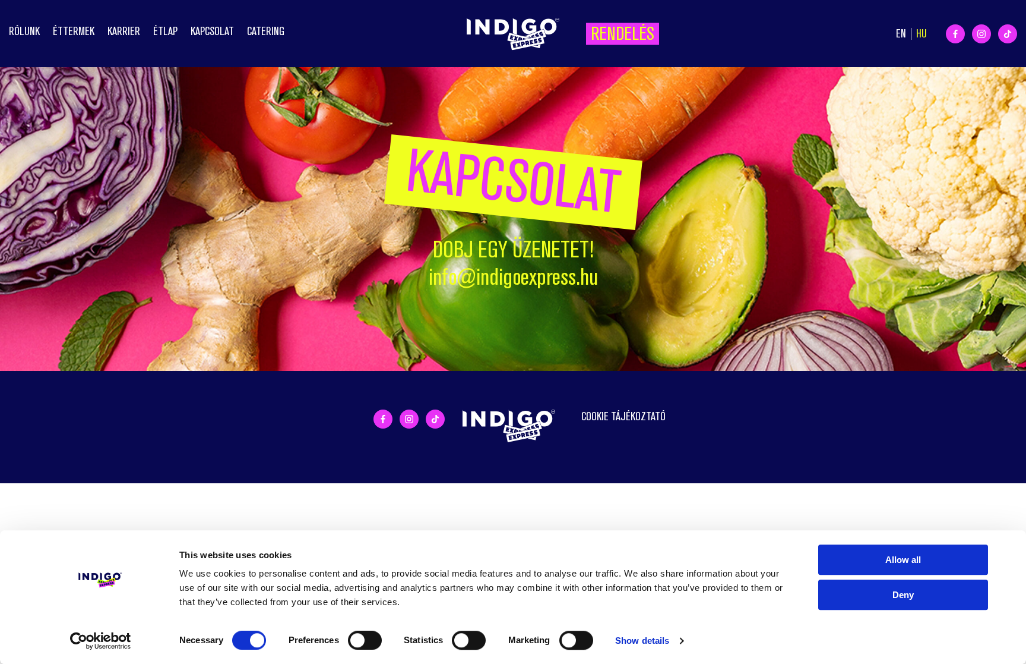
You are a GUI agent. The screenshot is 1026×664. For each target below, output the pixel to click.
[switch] (365, 640)
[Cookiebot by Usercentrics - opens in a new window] (101, 641)
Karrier (123, 31)
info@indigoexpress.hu (513, 277)
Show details (642, 640)
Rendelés (622, 33)
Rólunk (24, 31)
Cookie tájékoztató (623, 416)
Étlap (165, 31)
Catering (265, 31)
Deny (903, 595)
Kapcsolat (212, 31)
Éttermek (73, 31)
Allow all (903, 560)
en (901, 33)
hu (921, 33)
